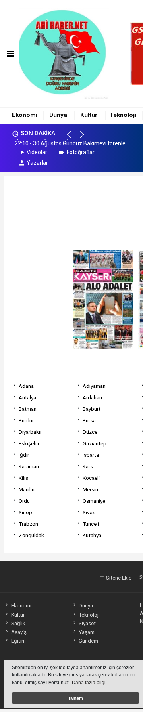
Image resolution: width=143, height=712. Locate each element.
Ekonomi (24, 114)
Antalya (27, 397)
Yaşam (87, 632)
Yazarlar (37, 163)
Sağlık (18, 623)
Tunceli (91, 524)
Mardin (27, 489)
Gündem (88, 641)
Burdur (26, 420)
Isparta (91, 455)
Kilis (23, 478)
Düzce (90, 432)
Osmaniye (94, 501)
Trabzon (28, 524)
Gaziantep (94, 443)
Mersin (90, 489)
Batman (28, 409)
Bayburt (91, 409)
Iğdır (24, 455)
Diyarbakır (30, 432)
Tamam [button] (75, 698)
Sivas (89, 512)
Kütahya (92, 535)
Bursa (89, 420)
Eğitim (18, 641)
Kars (88, 466)
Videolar (37, 152)
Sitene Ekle (118, 578)
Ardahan (92, 397)
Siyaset (87, 623)
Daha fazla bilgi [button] (89, 682)
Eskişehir (29, 443)
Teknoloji (123, 114)
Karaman (29, 466)
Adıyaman (94, 386)
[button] (72, 138)
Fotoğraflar (81, 152)
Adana (26, 386)
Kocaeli (91, 478)
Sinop (25, 512)
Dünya (58, 114)
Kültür (88, 114)
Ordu (24, 501)
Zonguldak (31, 535)
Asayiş (18, 632)
